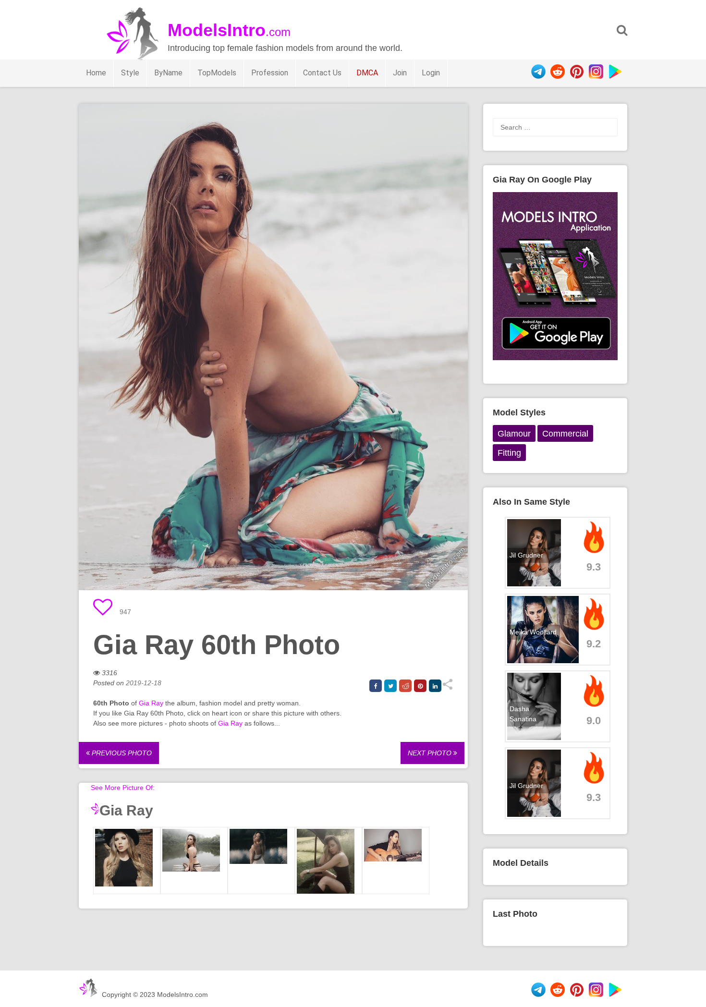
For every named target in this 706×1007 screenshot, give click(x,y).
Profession (269, 72)
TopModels (216, 72)
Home (96, 72)
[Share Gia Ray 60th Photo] (447, 688)
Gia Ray (151, 703)
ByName (168, 72)
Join (400, 72)
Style (130, 72)
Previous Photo (121, 753)
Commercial (565, 433)
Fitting (509, 453)
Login (431, 72)
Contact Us (322, 72)
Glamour (514, 433)
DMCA (367, 72)
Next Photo (430, 753)
